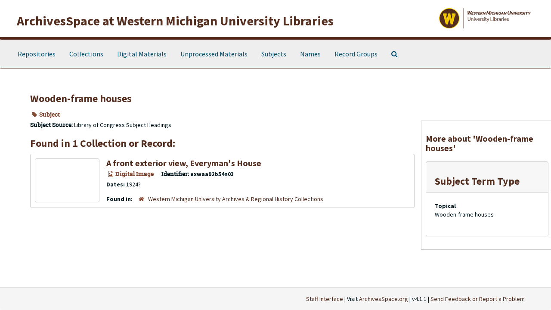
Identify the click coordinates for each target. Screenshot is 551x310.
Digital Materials (142, 54)
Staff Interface (324, 299)
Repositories (37, 54)
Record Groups (356, 54)
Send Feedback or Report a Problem (477, 299)
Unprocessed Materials (214, 54)
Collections (86, 54)
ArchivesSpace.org (383, 299)
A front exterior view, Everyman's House (183, 163)
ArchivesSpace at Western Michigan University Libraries (175, 20)
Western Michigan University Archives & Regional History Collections (235, 199)
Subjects (273, 54)
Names (310, 54)
